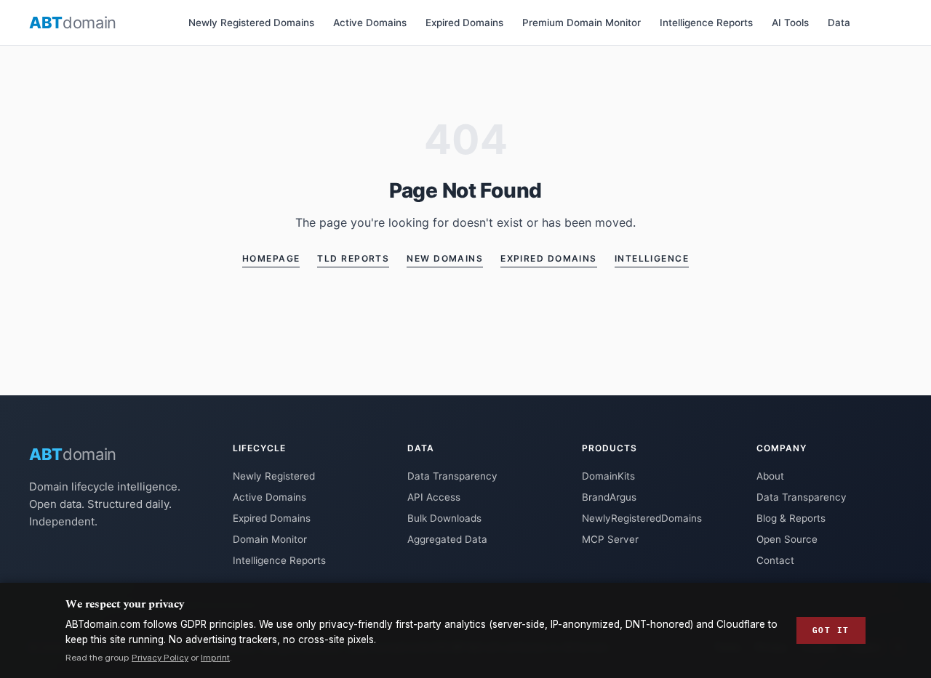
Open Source (787, 539)
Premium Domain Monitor (581, 22)
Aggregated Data (447, 539)
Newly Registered (274, 476)
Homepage (271, 258)
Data (839, 22)
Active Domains (370, 22)
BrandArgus (609, 497)
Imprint (215, 658)
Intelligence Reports (706, 22)
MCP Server (610, 539)
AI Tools (790, 22)
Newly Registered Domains (251, 22)
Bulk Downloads (444, 518)
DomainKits (608, 476)
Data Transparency (452, 476)
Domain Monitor (270, 539)
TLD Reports (353, 258)
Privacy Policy (160, 658)
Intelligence (652, 258)
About (770, 476)
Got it (831, 630)
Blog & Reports (791, 518)
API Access (433, 497)
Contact (775, 560)
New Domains (445, 258)
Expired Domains (464, 22)
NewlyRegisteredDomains (642, 518)
